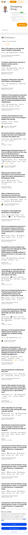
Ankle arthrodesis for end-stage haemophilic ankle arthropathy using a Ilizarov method (13, 409)
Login (13, 1)
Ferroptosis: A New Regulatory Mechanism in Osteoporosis (11, 211)
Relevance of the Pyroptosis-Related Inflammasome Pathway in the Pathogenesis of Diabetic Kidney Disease (13, 332)
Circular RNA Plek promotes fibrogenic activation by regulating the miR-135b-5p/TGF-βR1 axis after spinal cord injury (13, 311)
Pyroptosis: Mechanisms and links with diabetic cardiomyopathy (12, 80)
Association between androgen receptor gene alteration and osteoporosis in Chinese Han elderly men (13, 134)
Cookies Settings (14, 531)
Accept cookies (14, 524)
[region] (14, 522)
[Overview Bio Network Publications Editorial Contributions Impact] (14, 30)
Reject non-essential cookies (14, 528)
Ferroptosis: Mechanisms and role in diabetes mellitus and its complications (13, 64)
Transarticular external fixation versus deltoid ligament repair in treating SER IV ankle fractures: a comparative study (14, 448)
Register (21, 1)
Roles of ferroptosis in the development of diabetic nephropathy (12, 49)
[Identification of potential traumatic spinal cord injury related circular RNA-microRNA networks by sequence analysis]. (13, 427)
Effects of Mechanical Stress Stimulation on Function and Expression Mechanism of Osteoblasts (13, 195)
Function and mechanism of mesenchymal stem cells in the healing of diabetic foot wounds (13, 117)
